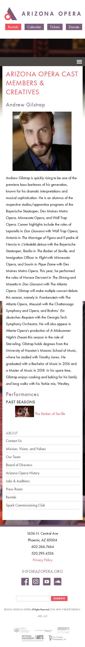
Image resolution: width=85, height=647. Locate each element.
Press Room (14, 489)
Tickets (55, 26)
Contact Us (14, 441)
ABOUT (12, 433)
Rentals (13, 26)
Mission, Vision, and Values (26, 449)
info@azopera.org (42, 571)
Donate (74, 26)
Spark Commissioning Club (25, 505)
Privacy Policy (42, 559)
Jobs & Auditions (18, 481)
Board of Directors (19, 465)
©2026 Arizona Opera (17, 609)
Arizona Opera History (22, 473)
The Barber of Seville (50, 413)
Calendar (34, 26)
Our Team (13, 457)
